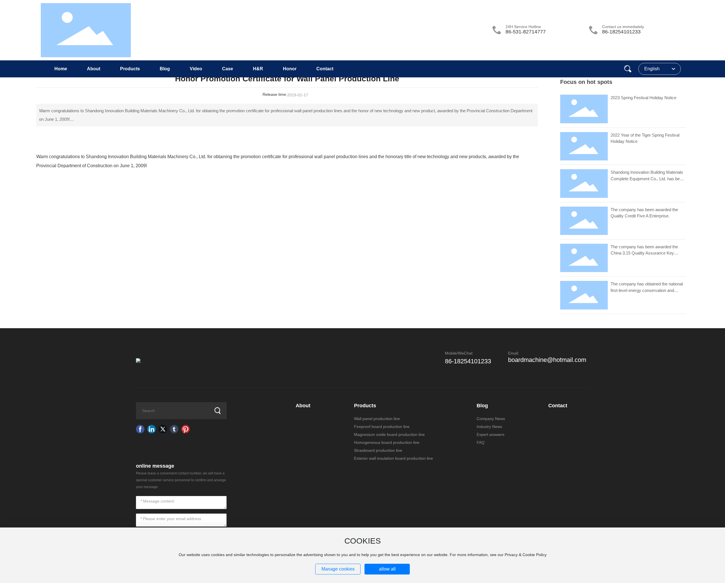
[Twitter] (163, 429)
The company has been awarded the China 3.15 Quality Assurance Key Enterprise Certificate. (644, 253)
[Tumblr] (174, 429)
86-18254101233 (621, 32)
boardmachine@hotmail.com (547, 359)
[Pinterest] (185, 429)
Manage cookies (338, 569)
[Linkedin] (151, 429)
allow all (387, 569)
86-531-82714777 (526, 32)
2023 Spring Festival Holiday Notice (643, 97)
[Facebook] (140, 429)
